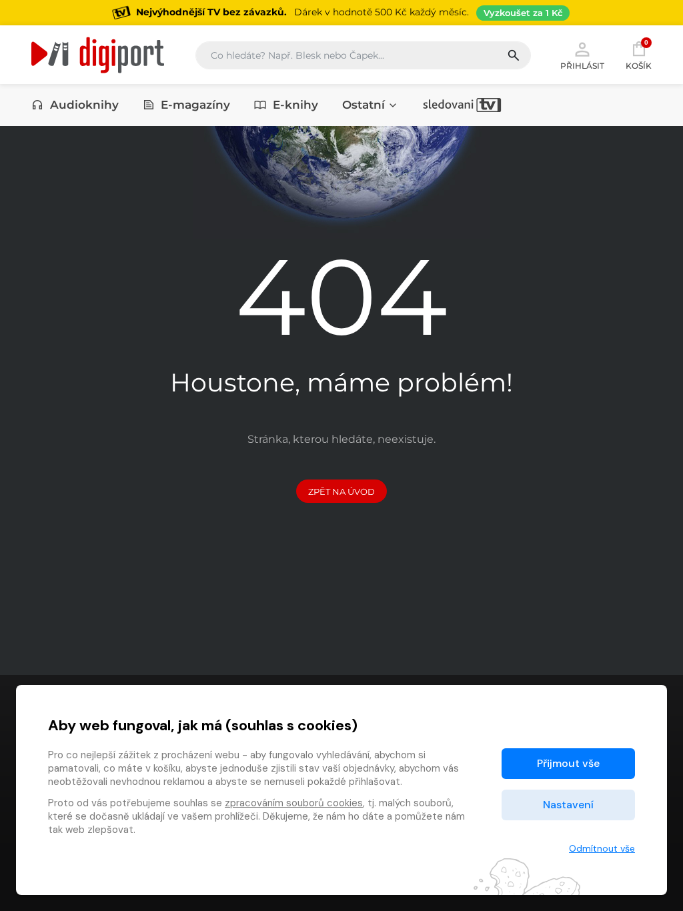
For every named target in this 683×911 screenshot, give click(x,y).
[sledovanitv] (462, 104)
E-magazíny (195, 104)
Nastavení (568, 805)
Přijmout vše (568, 763)
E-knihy (295, 104)
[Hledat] (518, 55)
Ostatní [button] (363, 104)
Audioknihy (84, 104)
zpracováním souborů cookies (294, 803)
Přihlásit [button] (582, 65)
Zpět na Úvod (341, 491)
